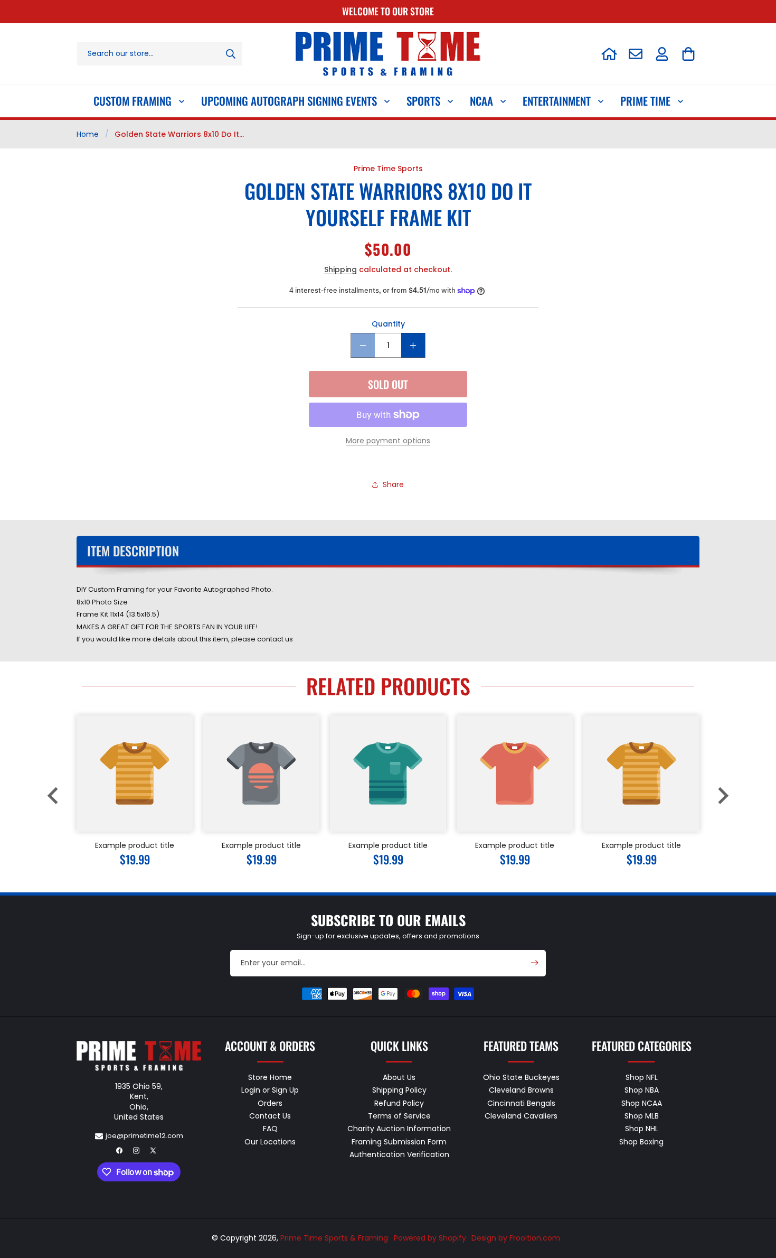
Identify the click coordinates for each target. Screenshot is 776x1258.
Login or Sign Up (270, 1090)
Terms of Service (399, 1116)
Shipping (340, 270)
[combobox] (159, 54)
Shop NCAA (641, 1103)
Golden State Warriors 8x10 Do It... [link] (179, 134)
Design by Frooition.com (515, 1238)
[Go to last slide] (54, 796)
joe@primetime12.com (144, 1136)
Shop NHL (641, 1129)
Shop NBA (641, 1090)
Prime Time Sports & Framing (334, 1238)
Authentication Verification (399, 1154)
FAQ (270, 1129)
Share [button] (393, 484)
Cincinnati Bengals (521, 1103)
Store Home (270, 1078)
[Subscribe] (534, 962)
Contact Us (270, 1116)
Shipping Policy (399, 1090)
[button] (688, 53)
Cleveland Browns (521, 1090)
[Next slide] (722, 796)
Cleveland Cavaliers (521, 1116)
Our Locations (270, 1141)
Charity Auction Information (399, 1129)
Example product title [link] (134, 845)
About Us (399, 1078)
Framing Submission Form (399, 1141)
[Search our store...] (230, 54)
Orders (270, 1103)
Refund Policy (399, 1103)
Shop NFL (642, 1078)
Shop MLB (641, 1116)
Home (88, 134)
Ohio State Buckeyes (521, 1078)
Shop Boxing (641, 1141)
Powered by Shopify (430, 1238)
